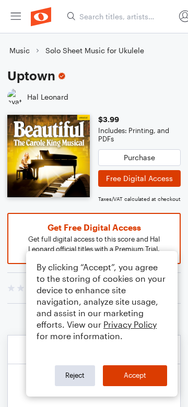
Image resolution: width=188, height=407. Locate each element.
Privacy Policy (130, 324)
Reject (75, 375)
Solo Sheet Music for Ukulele (94, 50)
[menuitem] (15, 16)
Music (19, 50)
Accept (135, 375)
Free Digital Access (139, 178)
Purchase (139, 157)
